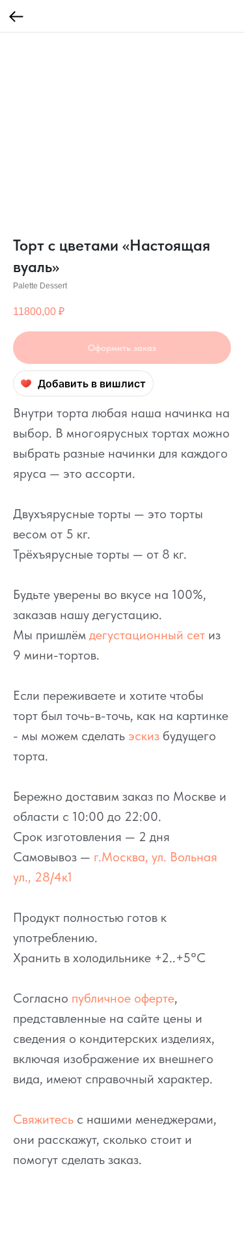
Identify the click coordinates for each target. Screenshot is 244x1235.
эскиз (143, 735)
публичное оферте (123, 998)
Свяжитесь (43, 1119)
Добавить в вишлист (92, 383)
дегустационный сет (147, 635)
